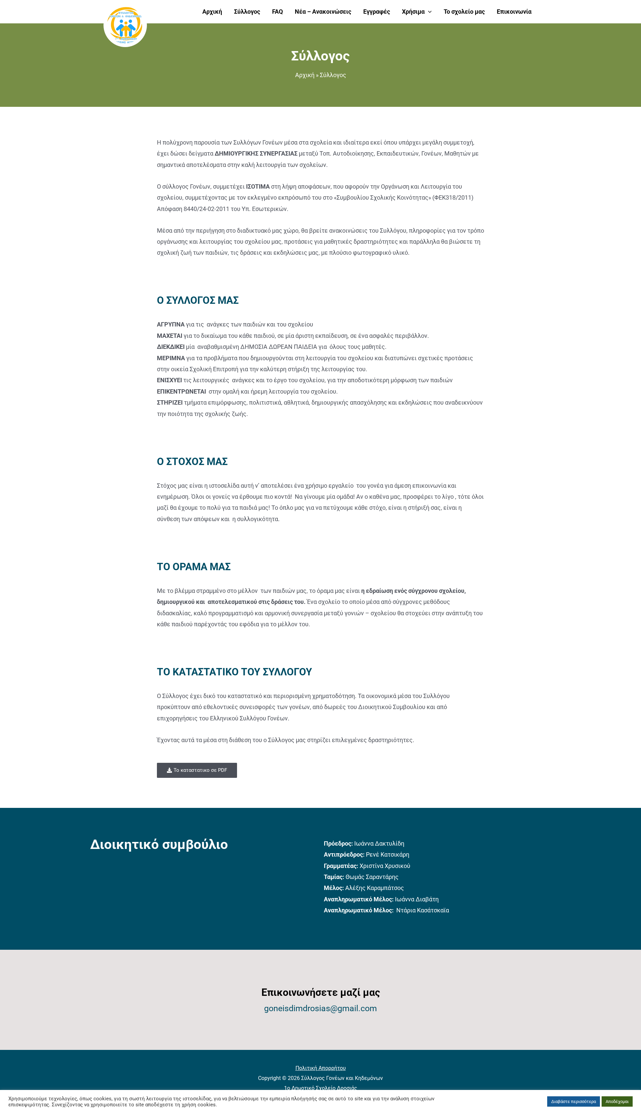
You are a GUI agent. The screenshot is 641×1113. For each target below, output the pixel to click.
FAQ (277, 11)
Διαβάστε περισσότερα (573, 1101)
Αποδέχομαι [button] (617, 1101)
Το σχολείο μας (464, 11)
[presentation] (428, 11)
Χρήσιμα (413, 11)
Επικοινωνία (514, 11)
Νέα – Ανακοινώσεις (323, 11)
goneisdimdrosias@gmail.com (320, 1008)
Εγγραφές (376, 11)
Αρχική (212, 11)
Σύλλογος (247, 11)
